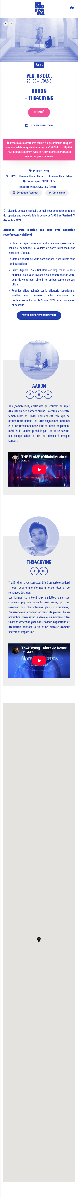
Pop (48, 170)
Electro (39, 170)
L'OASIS (45, 81)
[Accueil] (40, 8)
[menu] (7, 8)
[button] (38, 939)
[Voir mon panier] (71, 8)
